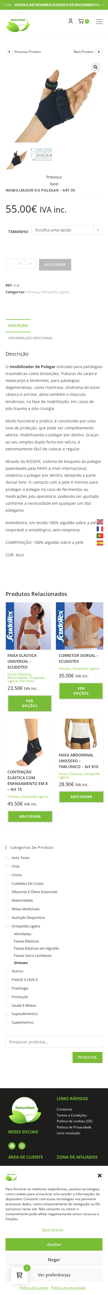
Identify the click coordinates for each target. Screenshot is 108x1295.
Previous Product (28, 51)
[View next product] (99, 52)
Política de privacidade (68, 1287)
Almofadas (22, 933)
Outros (17, 970)
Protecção (20, 996)
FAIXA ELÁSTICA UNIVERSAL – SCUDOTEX (22, 661)
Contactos (64, 1109)
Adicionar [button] (30, 816)
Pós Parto (27, 681)
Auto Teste (20, 857)
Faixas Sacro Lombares (33, 955)
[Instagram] (21, 1145)
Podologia (20, 988)
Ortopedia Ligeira (55, 291)
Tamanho (18, 231)
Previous (54, 177)
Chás (16, 866)
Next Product (84, 51)
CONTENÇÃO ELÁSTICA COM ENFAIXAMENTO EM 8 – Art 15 (27, 780)
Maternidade (17, 677)
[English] (100, 521)
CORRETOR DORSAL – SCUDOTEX (79, 658)
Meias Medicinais (26, 908)
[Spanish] (100, 542)
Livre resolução (68, 1133)
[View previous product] (9, 52)
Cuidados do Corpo (28, 883)
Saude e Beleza (24, 1005)
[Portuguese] (100, 535)
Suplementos (23, 1022)
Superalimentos (25, 1013)
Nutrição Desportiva (28, 917)
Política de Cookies (34, 1287)
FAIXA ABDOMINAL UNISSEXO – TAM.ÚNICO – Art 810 (78, 760)
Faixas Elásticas (19, 674)
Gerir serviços (52, 1229)
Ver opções (29, 703)
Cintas (17, 874)
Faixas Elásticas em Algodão (36, 948)
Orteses (32, 291)
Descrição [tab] (18, 325)
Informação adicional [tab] (30, 338)
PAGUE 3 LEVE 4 (24, 979)
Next (54, 184)
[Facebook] (12, 1145)
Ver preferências (54, 1275)
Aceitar (54, 1244)
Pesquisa (87, 1057)
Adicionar (55, 264)
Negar (54, 1259)
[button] (99, 1175)
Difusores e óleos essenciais (34, 891)
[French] (100, 528)
